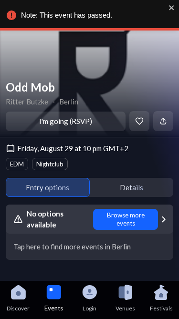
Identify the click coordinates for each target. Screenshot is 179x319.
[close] (171, 7)
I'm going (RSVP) (65, 121)
